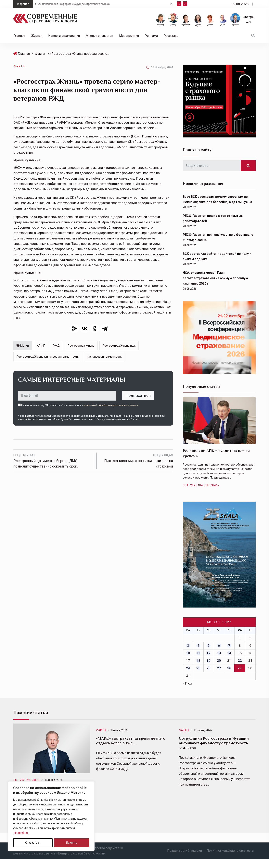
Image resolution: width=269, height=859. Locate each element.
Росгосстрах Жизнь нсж (119, 345)
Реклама (151, 36)
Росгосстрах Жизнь (81, 345)
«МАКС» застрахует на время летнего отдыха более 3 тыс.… (130, 740)
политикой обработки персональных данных (111, 405)
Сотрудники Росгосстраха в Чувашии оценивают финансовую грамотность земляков (214, 743)
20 (219, 660)
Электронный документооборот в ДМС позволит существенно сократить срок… (46, 461)
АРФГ (41, 345)
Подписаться (138, 395)
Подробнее (21, 832)
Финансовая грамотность (104, 356)
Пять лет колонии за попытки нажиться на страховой (138, 461)
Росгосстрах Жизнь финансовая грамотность (48, 356)
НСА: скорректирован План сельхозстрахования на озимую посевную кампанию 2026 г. (215, 278)
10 (188, 653)
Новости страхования (64, 36)
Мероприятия (129, 36)
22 (240, 660)
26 (209, 668)
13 (219, 653)
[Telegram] (105, 328)
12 (209, 653)
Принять (71, 842)
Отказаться (32, 842)
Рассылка (171, 36)
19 (209, 660)
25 (198, 668)
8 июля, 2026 (119, 730)
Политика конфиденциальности (230, 851)
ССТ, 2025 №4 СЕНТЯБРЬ (201, 485)
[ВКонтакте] (84, 328)
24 (188, 668)
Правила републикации (184, 851)
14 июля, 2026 (54, 780)
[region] (51, 816)
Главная (19, 36)
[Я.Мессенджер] (74, 328)
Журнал (36, 36)
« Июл (187, 683)
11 (198, 653)
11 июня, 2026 (203, 730)
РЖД (56, 345)
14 (229, 653)
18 (198, 660)
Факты (40, 54)
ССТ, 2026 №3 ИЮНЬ (26, 780)
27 (219, 668)
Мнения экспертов (99, 36)
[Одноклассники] (94, 328)
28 (229, 668)
